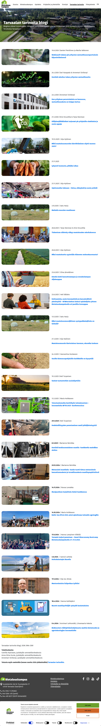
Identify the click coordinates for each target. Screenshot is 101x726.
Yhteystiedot (90, 4)
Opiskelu (38, 4)
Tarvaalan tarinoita (77, 4)
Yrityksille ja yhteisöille (51, 4)
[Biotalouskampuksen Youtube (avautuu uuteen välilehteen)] (92, 678)
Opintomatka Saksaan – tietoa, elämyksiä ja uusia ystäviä (75, 188)
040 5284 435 (7, 694)
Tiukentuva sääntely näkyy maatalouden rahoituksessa (74, 232)
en (98, 4)
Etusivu (15, 4)
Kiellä (87, 715)
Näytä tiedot (83, 723)
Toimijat (65, 4)
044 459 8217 (7, 696)
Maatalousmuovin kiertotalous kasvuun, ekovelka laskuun (75, 343)
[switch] (47, 723)
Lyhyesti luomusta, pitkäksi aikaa (65, 166)
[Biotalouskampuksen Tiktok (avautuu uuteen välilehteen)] (97, 678)
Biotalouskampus (26, 4)
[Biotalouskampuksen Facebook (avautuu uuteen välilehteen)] (83, 678)
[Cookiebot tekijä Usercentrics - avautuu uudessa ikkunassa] (10, 723)
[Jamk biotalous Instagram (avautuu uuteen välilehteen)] (87, 678)
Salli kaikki (88, 705)
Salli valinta (88, 710)
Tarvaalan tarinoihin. (56, 662)
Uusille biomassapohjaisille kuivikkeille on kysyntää (72, 359)
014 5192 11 (6, 691)
